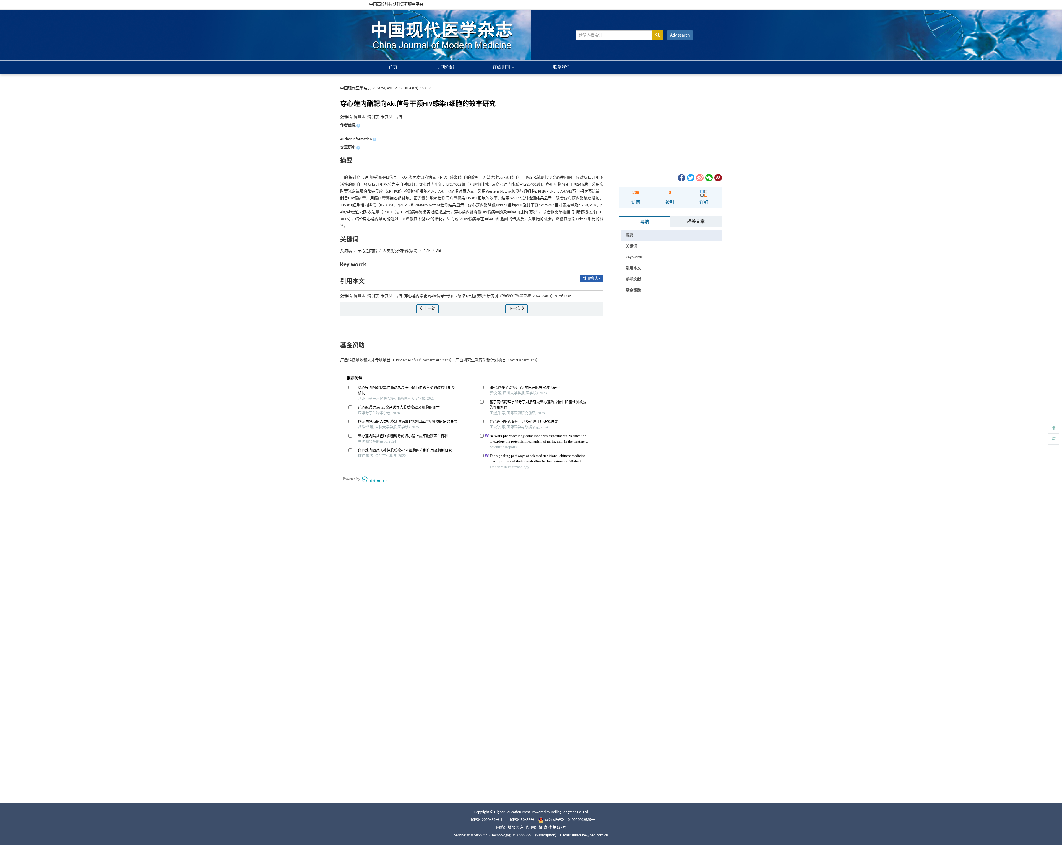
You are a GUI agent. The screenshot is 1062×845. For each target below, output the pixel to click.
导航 (644, 222)
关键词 (631, 246)
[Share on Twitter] (690, 178)
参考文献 (633, 279)
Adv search (680, 35)
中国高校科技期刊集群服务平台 (396, 4)
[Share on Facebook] (681, 178)
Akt (438, 251)
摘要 (629, 235)
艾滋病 (346, 251)
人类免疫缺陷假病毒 (400, 251)
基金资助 (633, 290)
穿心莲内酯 (367, 251)
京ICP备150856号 (520, 820)
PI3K (426, 251)
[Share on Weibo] (699, 178)
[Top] (1053, 428)
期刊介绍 (445, 67)
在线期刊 (502, 67)
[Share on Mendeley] (718, 178)
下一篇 (514, 309)
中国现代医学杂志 (355, 88)
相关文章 (696, 222)
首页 (393, 67)
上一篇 (429, 309)
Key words (634, 257)
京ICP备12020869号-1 (484, 820)
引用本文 (633, 268)
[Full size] (1053, 439)
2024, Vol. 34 (387, 88)
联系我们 (562, 67)
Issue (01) (411, 88)
